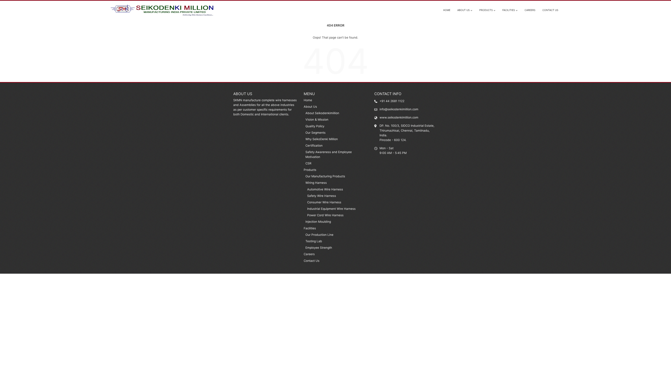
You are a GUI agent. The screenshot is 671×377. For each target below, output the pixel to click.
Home (446, 10)
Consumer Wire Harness (324, 202)
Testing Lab (313, 241)
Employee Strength (318, 247)
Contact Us (550, 10)
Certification (314, 145)
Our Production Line (319, 234)
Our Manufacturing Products (325, 176)
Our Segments (315, 132)
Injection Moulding (318, 221)
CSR (308, 163)
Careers (530, 10)
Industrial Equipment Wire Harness (331, 208)
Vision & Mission (316, 119)
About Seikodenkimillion (322, 113)
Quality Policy (314, 126)
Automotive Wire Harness (325, 189)
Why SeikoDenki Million (321, 139)
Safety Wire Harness (321, 196)
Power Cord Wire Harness (325, 215)
